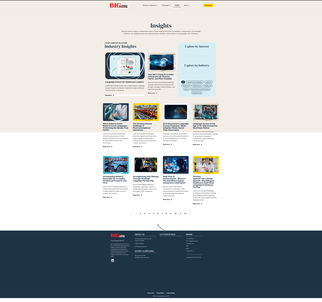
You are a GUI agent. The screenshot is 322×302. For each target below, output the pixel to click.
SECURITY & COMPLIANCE (144, 251)
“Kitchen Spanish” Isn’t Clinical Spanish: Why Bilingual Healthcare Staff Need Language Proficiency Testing (203, 181)
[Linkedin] (113, 260)
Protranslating (189, 238)
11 (180, 213)
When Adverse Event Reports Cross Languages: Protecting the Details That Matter (115, 126)
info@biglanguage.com (141, 246)
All (183, 82)
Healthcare (208, 85)
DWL (187, 246)
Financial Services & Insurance (200, 89)
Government (186, 85)
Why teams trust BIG (140, 255)
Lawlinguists (189, 251)
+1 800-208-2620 (139, 243)
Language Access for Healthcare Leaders (124, 82)
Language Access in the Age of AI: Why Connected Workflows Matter (205, 125)
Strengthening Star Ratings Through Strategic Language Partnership (146, 178)
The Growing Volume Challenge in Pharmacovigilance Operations (142, 126)
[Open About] (188, 5)
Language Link (190, 243)
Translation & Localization (194, 82)
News (186, 89)
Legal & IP (208, 82)
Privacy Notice (160, 293)
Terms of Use (150, 293)
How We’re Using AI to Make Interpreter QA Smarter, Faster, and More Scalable (160, 76)
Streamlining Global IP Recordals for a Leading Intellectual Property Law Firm (115, 179)
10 (175, 213)
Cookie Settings (170, 293)
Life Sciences (197, 85)
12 (185, 213)
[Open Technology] (169, 5)
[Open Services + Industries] (156, 5)
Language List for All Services (193, 257)
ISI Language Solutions (192, 241)
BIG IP (187, 248)
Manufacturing (197, 93)
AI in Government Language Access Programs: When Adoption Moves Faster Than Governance (176, 126)
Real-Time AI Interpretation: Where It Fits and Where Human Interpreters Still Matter (174, 179)
